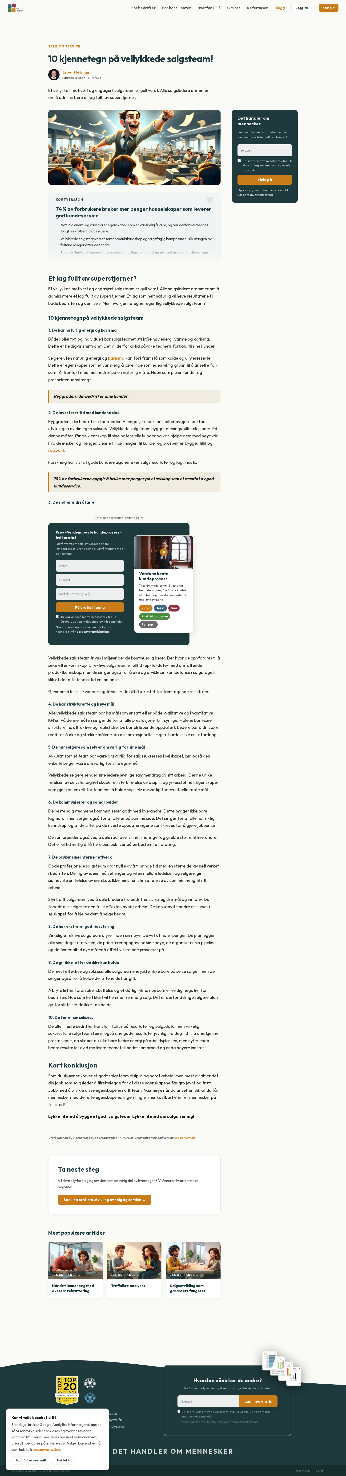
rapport (56, 450)
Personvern (302, 1470)
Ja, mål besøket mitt (31, 1460)
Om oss (234, 7)
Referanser (257, 7)
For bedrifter (143, 7)
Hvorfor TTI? (209, 7)
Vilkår (319, 1470)
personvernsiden (46, 1449)
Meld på (265, 179)
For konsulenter (176, 7)
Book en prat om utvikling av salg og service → (105, 1199)
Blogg (279, 7)
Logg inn (301, 8)
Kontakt (328, 8)
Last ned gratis (258, 1401)
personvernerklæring (92, 631)
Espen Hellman (75, 72)
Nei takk (63, 1460)
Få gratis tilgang (90, 607)
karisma (116, 358)
